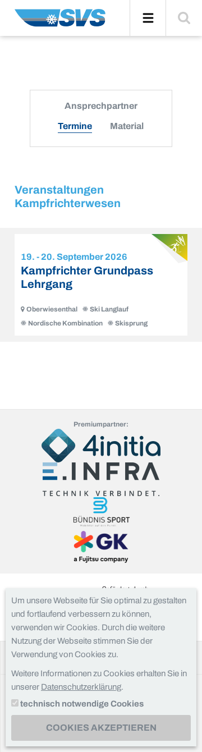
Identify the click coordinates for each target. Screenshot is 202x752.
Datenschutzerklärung (81, 686)
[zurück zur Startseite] (60, 22)
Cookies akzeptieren (101, 727)
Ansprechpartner (101, 106)
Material (127, 126)
